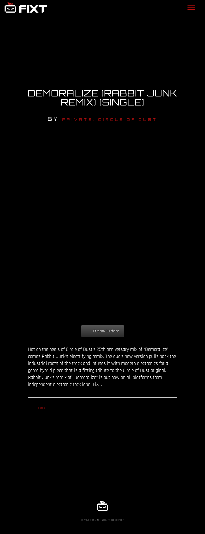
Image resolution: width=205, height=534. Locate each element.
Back (41, 408)
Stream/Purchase (106, 331)
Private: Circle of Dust (110, 119)
